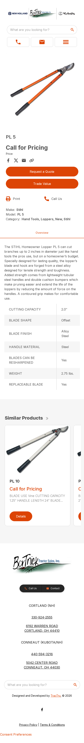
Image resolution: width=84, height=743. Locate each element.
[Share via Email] (23, 160)
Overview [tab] (42, 232)
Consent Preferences (16, 734)
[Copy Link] (31, 160)
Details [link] (21, 516)
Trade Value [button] (42, 184)
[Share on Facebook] (8, 160)
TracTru (56, 695)
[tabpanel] (42, 90)
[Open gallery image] (42, 89)
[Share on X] (16, 160)
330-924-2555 (41, 617)
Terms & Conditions (52, 724)
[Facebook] (42, 709)
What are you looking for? (29, 30)
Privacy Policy (28, 724)
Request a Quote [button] (42, 172)
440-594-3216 (42, 654)
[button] (18, 42)
